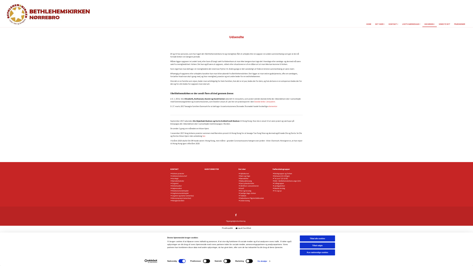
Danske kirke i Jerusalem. (264, 101)
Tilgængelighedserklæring (235, 221)
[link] (380, 24)
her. (204, 136)
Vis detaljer (262, 261)
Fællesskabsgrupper (281, 169)
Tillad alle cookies (317, 238)
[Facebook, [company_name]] (236, 215)
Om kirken (428, 24)
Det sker (379, 24)
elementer (272, 106)
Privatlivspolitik (227, 228)
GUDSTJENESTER (211, 169)
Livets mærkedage (410, 24)
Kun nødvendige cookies (317, 252)
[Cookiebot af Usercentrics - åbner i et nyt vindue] (151, 261)
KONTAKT (174, 169)
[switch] (206, 261)
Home (368, 24)
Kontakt (393, 24)
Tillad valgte (317, 245)
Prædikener (459, 24)
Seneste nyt (444, 24)
